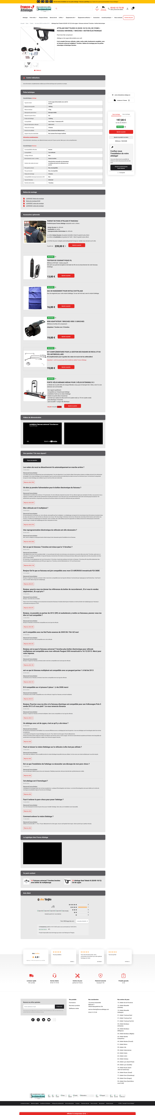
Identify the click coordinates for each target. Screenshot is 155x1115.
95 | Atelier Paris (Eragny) (124, 1078)
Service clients (54, 981)
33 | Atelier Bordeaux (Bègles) (125, 1033)
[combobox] (73, 9)
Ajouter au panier (76, 245)
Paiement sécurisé (100, 981)
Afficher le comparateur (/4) (76, 1113)
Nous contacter (94, 1103)
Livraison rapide (31, 981)
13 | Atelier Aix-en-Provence (125, 1002)
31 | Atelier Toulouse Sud (124, 1018)
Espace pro (97, 10)
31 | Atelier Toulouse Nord (124, 1015)
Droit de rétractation (69, 1103)
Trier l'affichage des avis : (67, 921)
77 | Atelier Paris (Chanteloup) (125, 1075)
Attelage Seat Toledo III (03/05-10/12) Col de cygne (86, 881)
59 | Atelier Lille (121, 1047)
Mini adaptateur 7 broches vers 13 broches (65, 321)
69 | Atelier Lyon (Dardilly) (124, 1064)
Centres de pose (77, 981)
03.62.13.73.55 (92, 1012)
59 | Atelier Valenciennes (124, 1050)
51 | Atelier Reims (122, 1044)
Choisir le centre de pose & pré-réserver (121, 167)
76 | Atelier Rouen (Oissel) (124, 1072)
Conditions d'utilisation (45, 1103)
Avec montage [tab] (126, 114)
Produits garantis (124, 981)
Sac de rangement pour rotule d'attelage (65, 291)
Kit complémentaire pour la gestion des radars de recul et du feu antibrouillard (74, 353)
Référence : (118, 141)
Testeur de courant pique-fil (59, 260)
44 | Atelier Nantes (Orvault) (125, 1041)
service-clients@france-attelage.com (122, 95)
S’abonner (59, 1006)
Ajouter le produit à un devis (121, 137)
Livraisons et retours (25, 1103)
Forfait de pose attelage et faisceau (62, 221)
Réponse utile (29, 482)
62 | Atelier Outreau (122, 1059)
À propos (77, 1103)
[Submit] (56, 8)
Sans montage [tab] (116, 114)
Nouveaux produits (74, 1005)
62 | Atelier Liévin (122, 1056)
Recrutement (101, 1103)
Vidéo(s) (38, 70)
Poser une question (32, 460)
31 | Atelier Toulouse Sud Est (125, 1021)
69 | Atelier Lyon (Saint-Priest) (125, 1062)
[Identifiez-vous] (127, 9)
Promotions (72, 1002)
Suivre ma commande (103, 10)
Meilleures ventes (74, 1008)
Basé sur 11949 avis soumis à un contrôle (36, 960)
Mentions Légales (35, 1103)
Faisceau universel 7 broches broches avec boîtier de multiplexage (45, 881)
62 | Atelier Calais (122, 1053)
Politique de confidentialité (58, 1103)
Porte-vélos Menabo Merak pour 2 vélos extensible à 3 (70, 382)
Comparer (122, 172)
